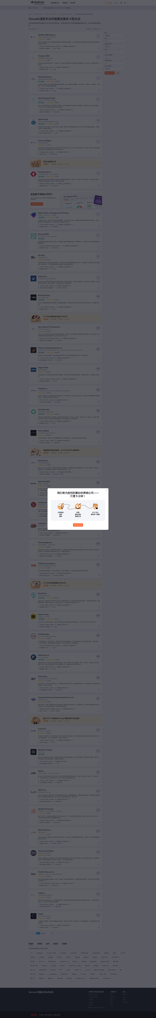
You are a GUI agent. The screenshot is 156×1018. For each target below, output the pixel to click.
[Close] (106, 490)
